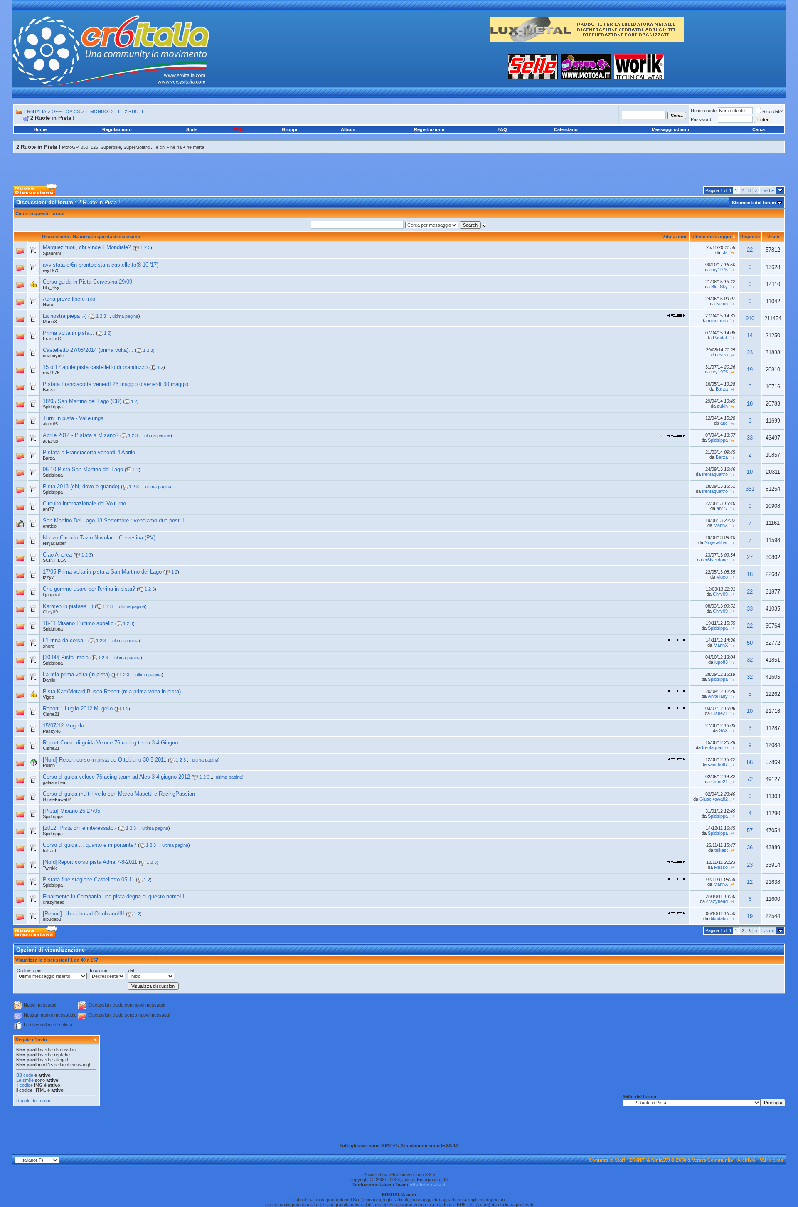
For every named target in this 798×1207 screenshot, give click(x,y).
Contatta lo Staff (607, 1160)
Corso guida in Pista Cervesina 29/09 (87, 282)
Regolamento (117, 129)
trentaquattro (715, 474)
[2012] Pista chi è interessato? (79, 828)
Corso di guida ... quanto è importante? (89, 845)
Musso (721, 867)
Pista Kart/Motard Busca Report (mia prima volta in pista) (112, 691)
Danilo (49, 680)
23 (750, 352)
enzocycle (53, 355)
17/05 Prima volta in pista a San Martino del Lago (102, 572)
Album (348, 129)
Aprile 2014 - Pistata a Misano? (80, 435)
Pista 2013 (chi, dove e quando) (81, 486)
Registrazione (429, 129)
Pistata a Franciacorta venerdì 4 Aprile (89, 452)
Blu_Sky (719, 286)
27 (750, 557)
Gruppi (289, 129)
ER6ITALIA (35, 111)
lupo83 (721, 662)
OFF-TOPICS (66, 111)
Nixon (48, 304)
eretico (50, 526)
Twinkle (50, 868)
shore (48, 645)
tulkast (49, 850)
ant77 (48, 509)
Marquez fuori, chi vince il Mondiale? (87, 247)
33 (750, 438)
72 (750, 779)
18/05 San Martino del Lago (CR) (82, 401)
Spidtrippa (718, 440)
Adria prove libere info (69, 299)
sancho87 (718, 764)
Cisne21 (51, 714)
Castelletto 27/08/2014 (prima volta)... (88, 350)
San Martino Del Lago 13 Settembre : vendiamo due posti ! (113, 520)
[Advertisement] (399, 163)
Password (701, 119)
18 (750, 404)
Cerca (758, 129)
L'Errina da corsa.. (64, 640)
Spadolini (52, 253)
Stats (191, 129)
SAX (723, 730)
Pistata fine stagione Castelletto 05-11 (88, 879)
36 (750, 847)
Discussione (55, 236)
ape (724, 422)
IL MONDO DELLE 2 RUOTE (115, 111)
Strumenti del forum (754, 202)
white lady (718, 696)
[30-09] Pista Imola (66, 657)
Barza (49, 389)
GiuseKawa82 (57, 799)
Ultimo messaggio (711, 236)
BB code (24, 1075)
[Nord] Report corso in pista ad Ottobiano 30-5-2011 (104, 760)
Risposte (750, 236)
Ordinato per (29, 970)
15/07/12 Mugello (63, 725)
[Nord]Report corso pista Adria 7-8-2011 (90, 862)
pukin (722, 405)
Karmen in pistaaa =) (68, 606)
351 (750, 489)
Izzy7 (48, 577)
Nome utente (704, 110)
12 (750, 882)
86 (750, 762)
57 (750, 830)
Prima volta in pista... (68, 333)
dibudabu (52, 919)
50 (750, 643)
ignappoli (51, 594)
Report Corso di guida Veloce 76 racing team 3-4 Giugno (110, 743)
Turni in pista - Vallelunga (73, 418)
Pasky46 (52, 731)
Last (767, 190)
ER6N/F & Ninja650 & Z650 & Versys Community (681, 1160)
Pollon (49, 765)
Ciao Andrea (57, 555)
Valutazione (674, 236)
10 (750, 472)
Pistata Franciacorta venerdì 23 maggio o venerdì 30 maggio (115, 384)
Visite (773, 236)
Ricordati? (772, 111)
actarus (50, 440)
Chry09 (720, 593)
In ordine (98, 970)
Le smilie (25, 1080)
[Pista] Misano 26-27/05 (71, 811)
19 (750, 369)
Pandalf (720, 337)
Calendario (566, 129)
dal (131, 970)
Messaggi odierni (670, 129)
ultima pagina (125, 316)
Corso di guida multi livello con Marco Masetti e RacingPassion (119, 794)
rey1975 (51, 270)
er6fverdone (715, 559)
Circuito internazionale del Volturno (84, 503)
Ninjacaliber (54, 543)
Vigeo (722, 576)
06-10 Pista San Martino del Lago (83, 469)
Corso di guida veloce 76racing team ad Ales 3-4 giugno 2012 (116, 777)
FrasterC (52, 338)
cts (725, 252)
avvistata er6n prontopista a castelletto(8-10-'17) (100, 265)
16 (750, 574)
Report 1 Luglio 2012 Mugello (78, 708)
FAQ (502, 129)
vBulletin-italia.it (428, 1184)
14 (750, 335)
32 (750, 660)
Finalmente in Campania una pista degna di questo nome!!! (114, 896)
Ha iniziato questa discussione (106, 236)
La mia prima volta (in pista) (76, 674)
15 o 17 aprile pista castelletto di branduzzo (95, 367)
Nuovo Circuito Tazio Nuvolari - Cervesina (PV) (99, 537)
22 (750, 250)
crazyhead (53, 902)
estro (722, 354)
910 (750, 318)
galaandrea (54, 782)
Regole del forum (33, 1100)
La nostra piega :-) (64, 316)
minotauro (718, 320)
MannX (721, 525)
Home (40, 129)
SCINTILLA (54, 560)
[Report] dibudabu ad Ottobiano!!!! (83, 913)
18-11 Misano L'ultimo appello (78, 623)
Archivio (746, 1160)
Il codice (25, 1085)
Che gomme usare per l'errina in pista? (89, 589)
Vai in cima (771, 1160)
